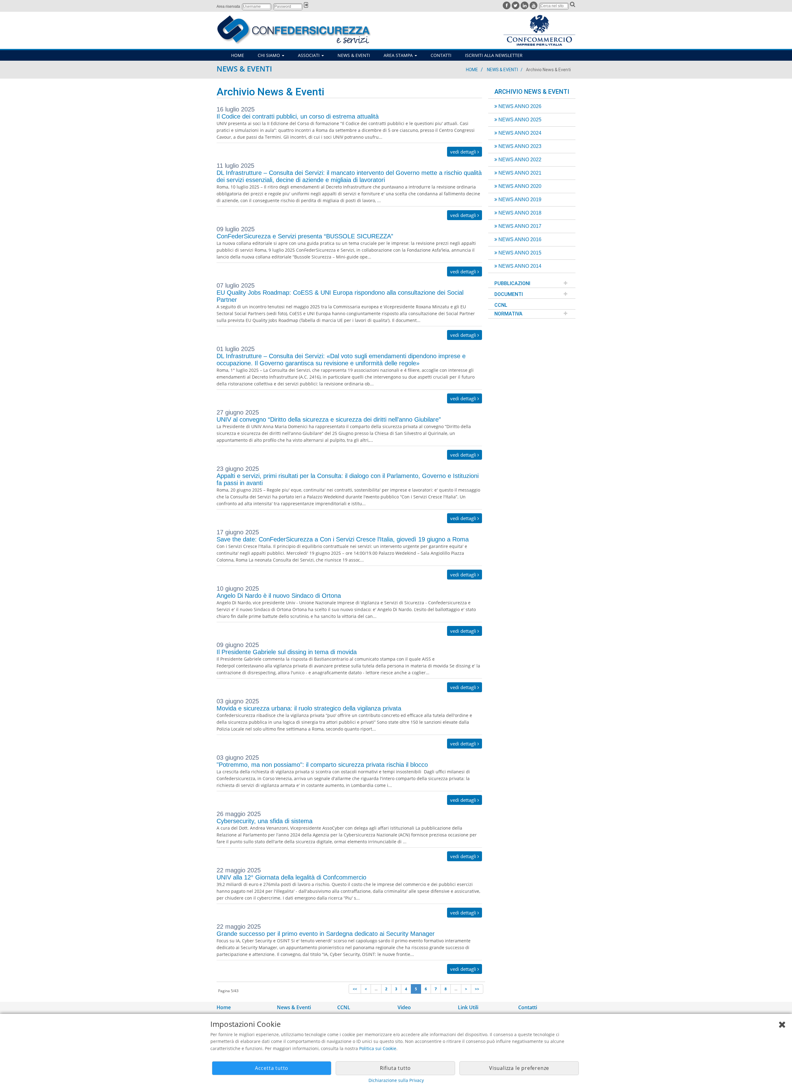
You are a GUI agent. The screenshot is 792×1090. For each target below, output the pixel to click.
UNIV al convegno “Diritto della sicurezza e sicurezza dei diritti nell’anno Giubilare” (329, 419)
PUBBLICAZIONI (512, 283)
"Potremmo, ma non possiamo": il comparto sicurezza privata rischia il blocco (322, 764)
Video (404, 1007)
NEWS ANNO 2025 (519, 119)
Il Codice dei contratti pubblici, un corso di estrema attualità (298, 116)
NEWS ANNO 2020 (519, 186)
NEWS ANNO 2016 (519, 239)
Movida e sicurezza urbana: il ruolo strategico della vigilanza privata (309, 708)
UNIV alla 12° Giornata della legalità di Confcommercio (291, 877)
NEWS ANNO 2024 (519, 133)
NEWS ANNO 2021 (519, 173)
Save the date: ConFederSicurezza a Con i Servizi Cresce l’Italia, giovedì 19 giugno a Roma (343, 539)
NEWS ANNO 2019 (519, 199)
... (376, 989)
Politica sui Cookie (377, 1048)
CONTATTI (441, 55)
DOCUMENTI (508, 294)
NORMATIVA (508, 314)
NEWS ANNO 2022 (519, 159)
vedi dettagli (463, 152)
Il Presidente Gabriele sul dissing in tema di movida (287, 652)
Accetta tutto (271, 1068)
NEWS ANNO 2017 (519, 226)
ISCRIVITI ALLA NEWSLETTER (494, 55)
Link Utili (468, 1007)
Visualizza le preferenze (519, 1068)
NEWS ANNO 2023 (519, 146)
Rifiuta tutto (395, 1068)
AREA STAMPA (399, 55)
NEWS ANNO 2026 (519, 106)
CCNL (500, 305)
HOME (237, 55)
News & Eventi (502, 69)
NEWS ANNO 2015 (519, 252)
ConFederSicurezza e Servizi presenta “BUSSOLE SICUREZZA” (305, 236)
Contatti (527, 1007)
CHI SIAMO (269, 55)
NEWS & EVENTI (354, 55)
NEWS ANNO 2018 (519, 212)
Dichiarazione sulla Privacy (396, 1080)
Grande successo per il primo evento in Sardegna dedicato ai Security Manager (326, 933)
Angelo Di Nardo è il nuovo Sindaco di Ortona (279, 595)
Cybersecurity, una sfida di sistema (264, 821)
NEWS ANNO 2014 (519, 266)
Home (472, 69)
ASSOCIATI (309, 55)
